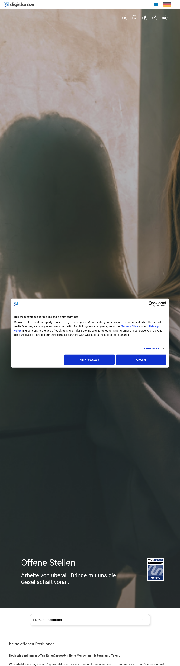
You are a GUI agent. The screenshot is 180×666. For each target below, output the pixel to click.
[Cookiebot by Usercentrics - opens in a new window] (151, 303)
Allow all (141, 359)
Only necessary (89, 359)
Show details (152, 348)
